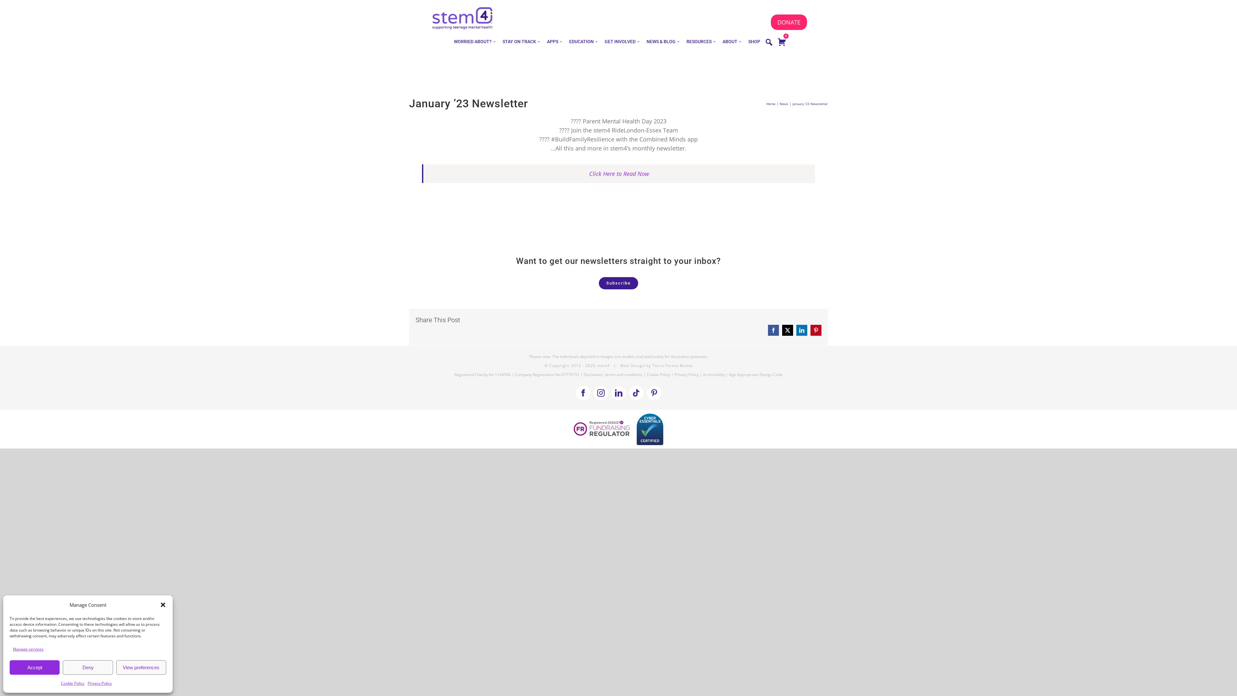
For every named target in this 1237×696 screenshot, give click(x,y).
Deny (88, 667)
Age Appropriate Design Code (755, 374)
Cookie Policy (72, 683)
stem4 (603, 365)
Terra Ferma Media (672, 365)
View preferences (141, 667)
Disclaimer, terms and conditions (613, 374)
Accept (34, 667)
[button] (163, 605)
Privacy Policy (100, 683)
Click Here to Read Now (619, 174)
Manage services (28, 649)
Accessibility (714, 374)
